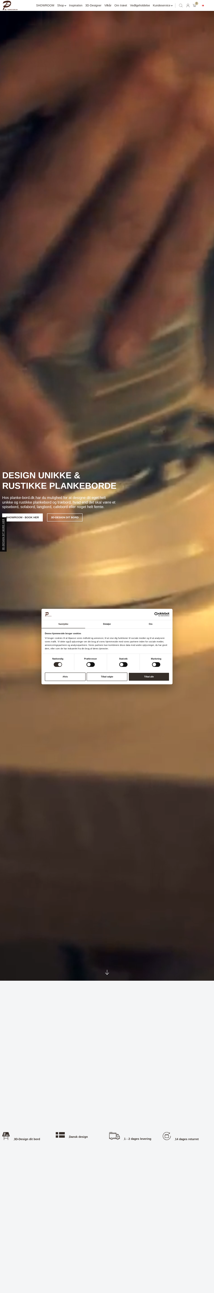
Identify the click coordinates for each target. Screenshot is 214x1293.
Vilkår (108, 5)
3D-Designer (93, 5)
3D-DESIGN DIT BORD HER (3, 534)
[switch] (90, 664)
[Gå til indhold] (107, 973)
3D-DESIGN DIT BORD (65, 517)
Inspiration (75, 5)
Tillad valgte (107, 676)
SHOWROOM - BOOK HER (22, 517)
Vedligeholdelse (140, 5)
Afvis (65, 676)
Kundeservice (161, 5)
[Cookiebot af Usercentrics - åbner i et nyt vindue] (156, 614)
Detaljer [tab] (107, 624)
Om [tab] (150, 624)
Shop (60, 5)
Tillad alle (149, 676)
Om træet (120, 5)
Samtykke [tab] (63, 624)
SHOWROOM (45, 5)
